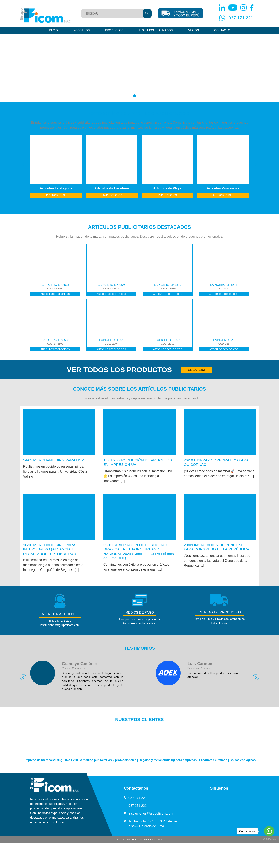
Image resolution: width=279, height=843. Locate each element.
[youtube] (215, 797)
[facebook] (232, 797)
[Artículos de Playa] (151, 159)
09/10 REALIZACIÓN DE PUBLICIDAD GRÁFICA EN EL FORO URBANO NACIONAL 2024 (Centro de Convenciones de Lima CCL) (138, 551)
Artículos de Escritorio (95, 188)
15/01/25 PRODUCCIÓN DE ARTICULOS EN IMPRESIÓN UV (137, 462)
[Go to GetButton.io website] (269, 839)
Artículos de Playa (151, 188)
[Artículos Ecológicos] (40, 159)
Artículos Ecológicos (40, 188)
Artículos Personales (207, 188)
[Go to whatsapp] (269, 831)
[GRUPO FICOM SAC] (45, 15)
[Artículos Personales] (207, 159)
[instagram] (223, 797)
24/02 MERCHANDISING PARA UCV (53, 460)
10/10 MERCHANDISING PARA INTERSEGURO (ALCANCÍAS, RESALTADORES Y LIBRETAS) (49, 549)
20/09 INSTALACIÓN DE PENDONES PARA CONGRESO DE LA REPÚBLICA (216, 547)
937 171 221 (241, 17)
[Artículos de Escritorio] (96, 159)
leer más (59, 432)
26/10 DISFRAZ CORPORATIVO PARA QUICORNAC (216, 462)
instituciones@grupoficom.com (150, 813)
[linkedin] (206, 797)
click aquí (196, 369)
